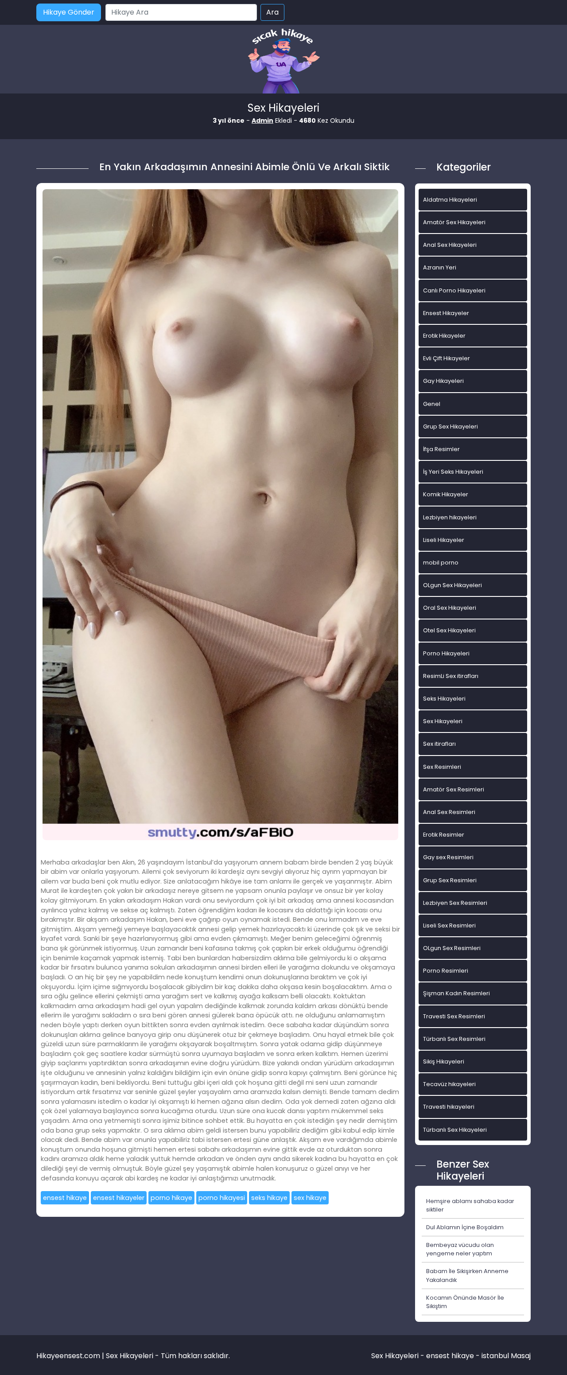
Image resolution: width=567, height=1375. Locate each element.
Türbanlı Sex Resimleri (454, 1039)
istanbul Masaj (506, 1356)
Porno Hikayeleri (446, 653)
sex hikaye (310, 1197)
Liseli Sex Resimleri (449, 925)
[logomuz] (283, 62)
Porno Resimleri (445, 970)
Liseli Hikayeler (443, 540)
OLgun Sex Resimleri (452, 948)
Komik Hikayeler (445, 494)
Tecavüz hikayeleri (449, 1084)
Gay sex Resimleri (448, 857)
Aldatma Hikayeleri (450, 199)
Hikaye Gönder (68, 12)
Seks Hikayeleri (444, 698)
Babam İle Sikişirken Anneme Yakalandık (467, 1275)
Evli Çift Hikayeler (446, 358)
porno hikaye (171, 1197)
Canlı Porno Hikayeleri (454, 290)
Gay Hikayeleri (443, 381)
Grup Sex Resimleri (450, 880)
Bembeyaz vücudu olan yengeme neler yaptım (460, 1249)
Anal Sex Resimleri (449, 812)
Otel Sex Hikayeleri (449, 630)
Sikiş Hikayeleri (443, 1061)
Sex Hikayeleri (442, 721)
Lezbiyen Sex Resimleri (455, 903)
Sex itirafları (439, 744)
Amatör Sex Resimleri (453, 789)
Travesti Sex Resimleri (454, 1016)
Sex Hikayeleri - (398, 1356)
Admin (262, 120)
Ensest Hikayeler (446, 313)
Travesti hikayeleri (448, 1106)
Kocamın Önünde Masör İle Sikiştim (465, 1302)
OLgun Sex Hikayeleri (452, 585)
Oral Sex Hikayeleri (449, 608)
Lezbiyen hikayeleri (450, 517)
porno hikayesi (221, 1197)
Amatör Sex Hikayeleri (454, 222)
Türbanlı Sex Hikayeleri (455, 1129)
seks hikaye (269, 1197)
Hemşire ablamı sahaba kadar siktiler (470, 1205)
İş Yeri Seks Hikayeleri (453, 471)
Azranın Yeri (439, 267)
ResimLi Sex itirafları (450, 676)
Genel (431, 404)
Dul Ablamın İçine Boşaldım (465, 1227)
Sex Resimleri (442, 767)
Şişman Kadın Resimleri (456, 993)
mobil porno (440, 562)
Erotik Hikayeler (444, 335)
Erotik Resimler (443, 834)
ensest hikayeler (118, 1197)
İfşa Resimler (441, 449)
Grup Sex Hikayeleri (450, 426)
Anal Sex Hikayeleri (450, 245)
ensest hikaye (65, 1197)
